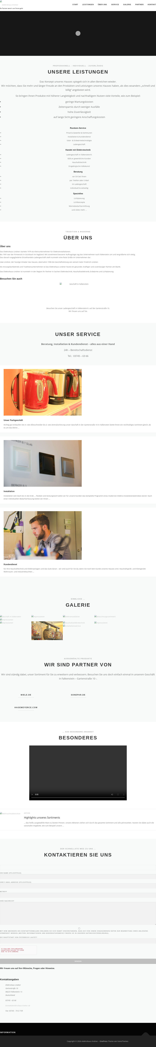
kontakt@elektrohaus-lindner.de (17, 1005)
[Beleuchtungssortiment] (110, 616)
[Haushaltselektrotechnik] (78, 622)
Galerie (127, 4)
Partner (139, 4)
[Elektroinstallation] (78, 616)
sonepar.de (78, 695)
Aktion (27, 813)
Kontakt (152, 4)
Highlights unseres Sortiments (42, 817)
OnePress (103, 1041)
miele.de (26, 695)
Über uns (102, 4)
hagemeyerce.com (26, 707)
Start (75, 4)
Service (115, 4)
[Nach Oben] (145, 1035)
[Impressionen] (47, 616)
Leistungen (88, 4)
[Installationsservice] (78, 626)
